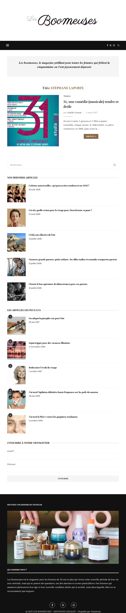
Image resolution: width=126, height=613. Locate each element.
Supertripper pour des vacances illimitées (49, 343)
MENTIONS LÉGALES (64, 611)
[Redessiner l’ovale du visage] (16, 375)
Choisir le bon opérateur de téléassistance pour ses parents (58, 284)
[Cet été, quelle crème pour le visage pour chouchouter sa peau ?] (16, 218)
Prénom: (11, 464)
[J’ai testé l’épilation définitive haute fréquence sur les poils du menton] (16, 400)
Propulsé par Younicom (89, 611)
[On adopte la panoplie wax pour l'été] (16, 326)
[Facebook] (107, 45)
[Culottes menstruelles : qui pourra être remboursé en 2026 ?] (16, 193)
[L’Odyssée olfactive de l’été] (16, 242)
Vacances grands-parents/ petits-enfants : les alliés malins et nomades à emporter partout (73, 259)
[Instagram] (114, 45)
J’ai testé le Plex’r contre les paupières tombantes (53, 416)
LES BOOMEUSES (42, 611)
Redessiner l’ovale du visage (43, 367)
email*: (10, 451)
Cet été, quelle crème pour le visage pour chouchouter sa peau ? (60, 210)
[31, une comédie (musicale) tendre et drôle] (33, 120)
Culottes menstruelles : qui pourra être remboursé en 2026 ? (59, 185)
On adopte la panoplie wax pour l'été (46, 318)
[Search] (118, 45)
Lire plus (90, 136)
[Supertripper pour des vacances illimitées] (16, 350)
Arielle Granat (74, 112)
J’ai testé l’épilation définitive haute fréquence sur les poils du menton (63, 392)
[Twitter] (111, 45)
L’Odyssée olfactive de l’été (42, 234)
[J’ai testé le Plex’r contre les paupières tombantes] (16, 424)
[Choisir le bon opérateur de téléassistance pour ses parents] (16, 291)
